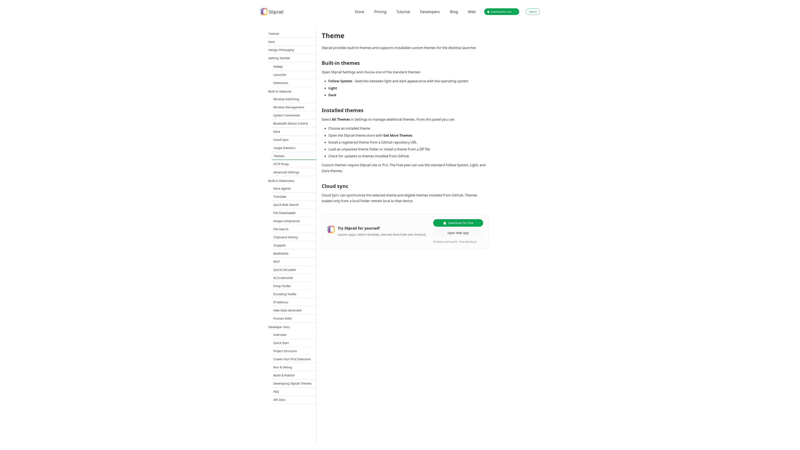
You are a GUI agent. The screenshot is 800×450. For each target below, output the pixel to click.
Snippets (279, 245)
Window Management (288, 107)
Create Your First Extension (292, 359)
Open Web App (458, 233)
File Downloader (284, 213)
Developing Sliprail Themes (292, 383)
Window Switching (286, 99)
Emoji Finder (282, 286)
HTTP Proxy (281, 164)
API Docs (279, 400)
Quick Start (281, 343)
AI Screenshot (283, 278)
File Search (281, 229)
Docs (271, 42)
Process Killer (282, 318)
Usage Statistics (284, 148)
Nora (276, 132)
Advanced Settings (286, 172)
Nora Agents (282, 188)
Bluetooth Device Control (290, 123)
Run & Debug (282, 367)
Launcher (279, 75)
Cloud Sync (281, 140)
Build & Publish (284, 375)
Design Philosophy (281, 50)
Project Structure (285, 351)
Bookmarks (281, 253)
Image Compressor (286, 221)
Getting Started (279, 58)
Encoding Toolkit (284, 294)
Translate (279, 197)
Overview (279, 335)
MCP (276, 262)
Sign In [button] (533, 12)
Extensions (280, 83)
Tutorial (273, 34)
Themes (278, 156)
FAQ (276, 392)
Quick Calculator (284, 270)
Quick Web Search (286, 205)
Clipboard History (285, 237)
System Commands (286, 115)
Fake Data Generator (287, 310)
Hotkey (278, 67)
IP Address (280, 302)
